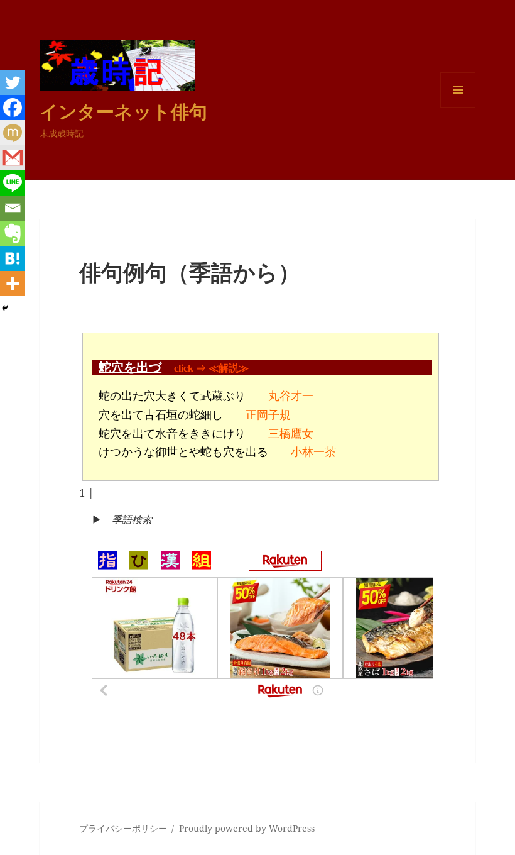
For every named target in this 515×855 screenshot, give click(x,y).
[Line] (12, 183)
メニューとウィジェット (458, 107)
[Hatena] (12, 258)
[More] (12, 283)
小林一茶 (313, 452)
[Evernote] (12, 233)
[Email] (12, 208)
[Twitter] (12, 82)
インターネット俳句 (123, 111)
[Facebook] (12, 107)
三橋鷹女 (290, 434)
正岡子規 (268, 415)
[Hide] (5, 308)
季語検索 (132, 519)
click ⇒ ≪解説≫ (211, 368)
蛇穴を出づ (130, 367)
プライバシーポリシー (123, 828)
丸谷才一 (290, 396)
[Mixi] (12, 132)
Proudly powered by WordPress (247, 828)
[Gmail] (12, 157)
